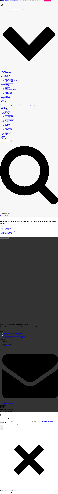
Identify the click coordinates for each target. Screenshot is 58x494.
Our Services (5, 76)
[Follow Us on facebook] (0, 407)
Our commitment (8, 92)
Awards (6, 88)
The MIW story (8, 72)
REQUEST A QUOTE (47, 0)
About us (4, 71)
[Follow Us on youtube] (3, 407)
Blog (3, 100)
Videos (3, 98)
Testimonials (7, 96)
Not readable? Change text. (48, 421)
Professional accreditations (10, 89)
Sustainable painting (9, 91)
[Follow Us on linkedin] (2, 407)
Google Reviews (8, 95)
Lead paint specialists (9, 81)
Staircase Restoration (7, 232)
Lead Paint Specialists (7, 233)
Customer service (8, 93)
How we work (7, 87)
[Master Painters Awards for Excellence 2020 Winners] (14, 336)
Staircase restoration (9, 83)
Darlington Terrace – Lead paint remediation (11, 334)
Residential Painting (9, 77)
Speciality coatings (9, 79)
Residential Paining (6, 228)
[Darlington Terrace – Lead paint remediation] (12, 333)
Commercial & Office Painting (11, 80)
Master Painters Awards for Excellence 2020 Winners (13, 337)
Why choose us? (6, 84)
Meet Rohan (7, 74)
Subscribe (3, 7)
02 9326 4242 (4, 0)
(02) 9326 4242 (6, 345)
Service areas (7, 75)
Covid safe (7, 85)
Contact (4, 101)
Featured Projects (6, 97)
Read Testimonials (37, 0)
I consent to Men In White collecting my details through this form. (15, 424)
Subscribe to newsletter (5, 9)
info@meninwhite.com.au (13, 0)
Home (3, 70)
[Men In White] (19, 105)
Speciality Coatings (6, 229)
